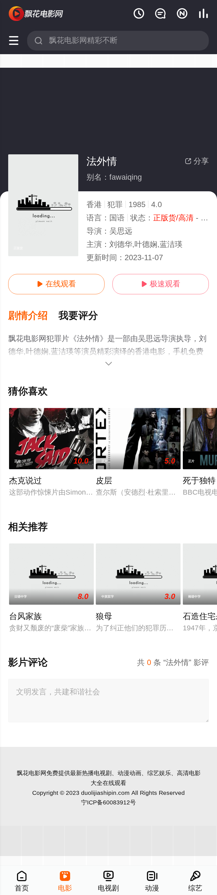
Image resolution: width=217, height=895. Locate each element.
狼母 (104, 616)
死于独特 (199, 480)
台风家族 (25, 616)
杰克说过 (25, 480)
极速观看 (160, 284)
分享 (197, 161)
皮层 (104, 480)
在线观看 (56, 284)
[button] (33, 315)
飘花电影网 (31, 773)
